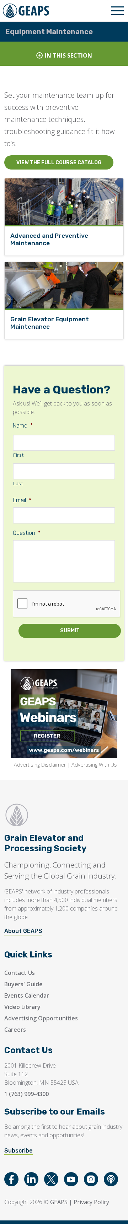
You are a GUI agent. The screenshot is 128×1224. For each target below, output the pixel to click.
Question (27, 533)
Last (18, 483)
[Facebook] (11, 1179)
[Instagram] (91, 1179)
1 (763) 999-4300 (26, 1094)
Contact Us (19, 973)
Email (22, 500)
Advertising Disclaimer (40, 764)
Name (23, 425)
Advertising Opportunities (41, 1018)
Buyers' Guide (23, 984)
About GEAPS (23, 931)
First (18, 455)
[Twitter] (51, 1179)
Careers (15, 1030)
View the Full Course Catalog (58, 163)
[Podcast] (111, 1179)
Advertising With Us (94, 764)
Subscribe (18, 1150)
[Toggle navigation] (117, 10)
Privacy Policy (91, 1202)
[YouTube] (71, 1179)
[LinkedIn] (31, 1179)
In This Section (68, 55)
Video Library (22, 1007)
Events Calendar (26, 995)
